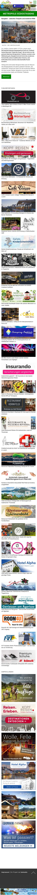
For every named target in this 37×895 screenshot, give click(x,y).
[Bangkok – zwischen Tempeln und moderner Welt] (18, 32)
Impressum (5, 872)
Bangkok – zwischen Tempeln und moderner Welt (18, 18)
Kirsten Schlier (15, 45)
